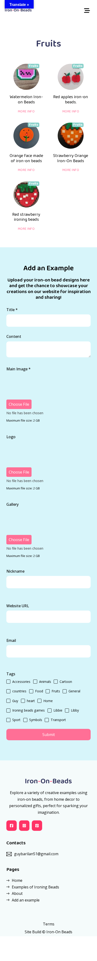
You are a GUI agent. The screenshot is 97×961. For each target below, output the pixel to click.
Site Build (33, 931)
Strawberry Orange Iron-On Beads (70, 158)
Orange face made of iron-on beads (26, 158)
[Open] (87, 11)
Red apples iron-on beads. (70, 99)
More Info (26, 111)
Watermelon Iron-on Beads (26, 99)
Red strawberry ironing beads (26, 217)
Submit (48, 734)
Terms (48, 924)
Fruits (33, 66)
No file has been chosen (24, 413)
